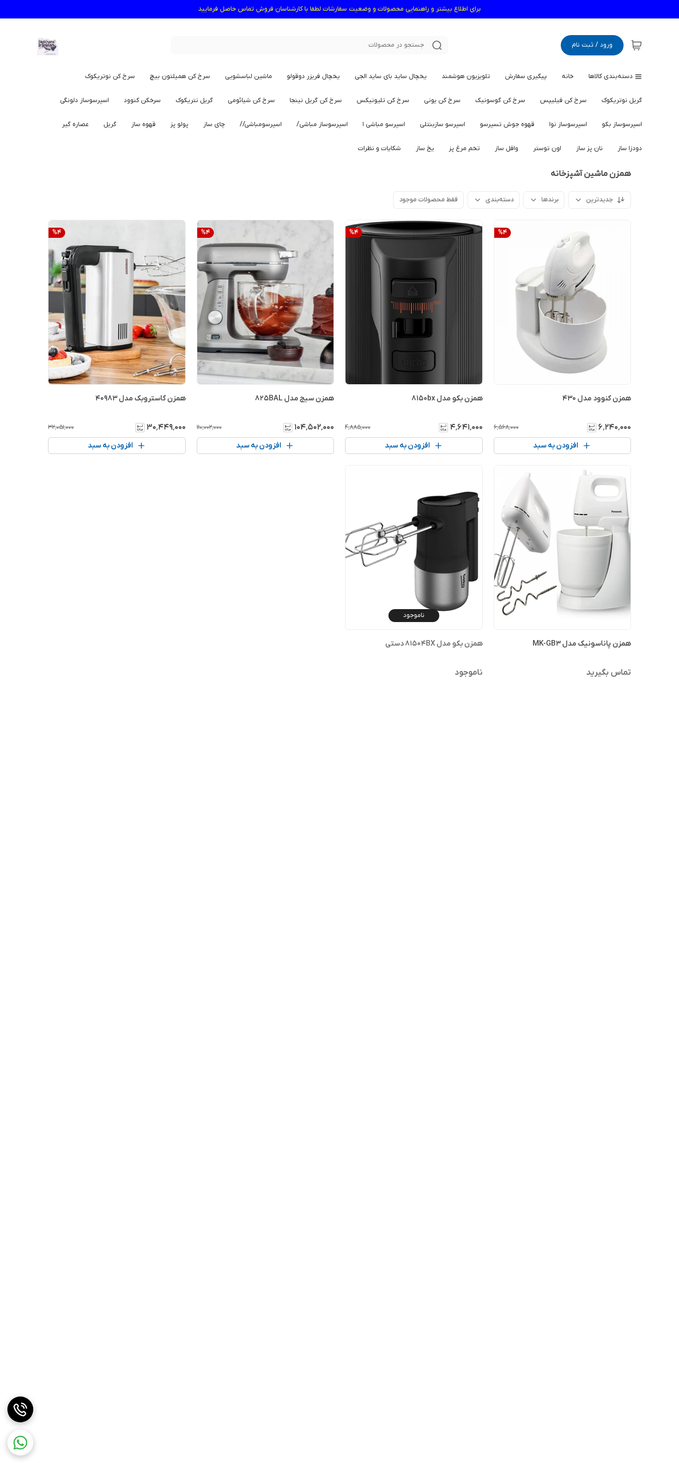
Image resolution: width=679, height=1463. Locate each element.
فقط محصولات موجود (428, 199)
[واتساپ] (20, 1443)
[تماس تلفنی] (20, 1409)
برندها (549, 199)
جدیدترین (599, 199)
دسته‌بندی (499, 199)
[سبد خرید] (636, 45)
